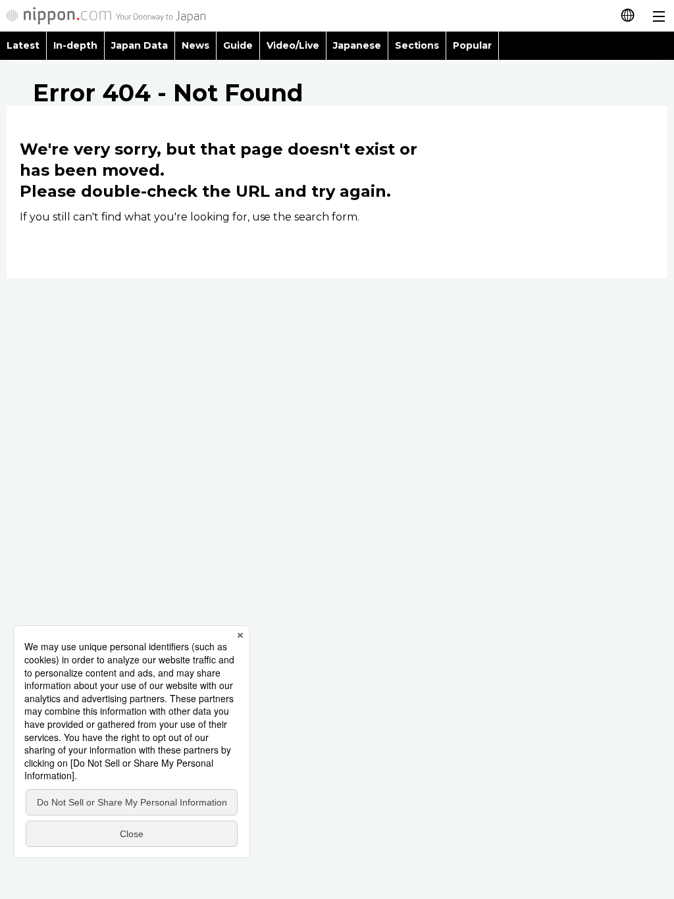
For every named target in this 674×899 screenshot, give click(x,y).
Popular (472, 45)
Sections (417, 45)
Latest (23, 45)
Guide (238, 45)
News (195, 45)
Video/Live (293, 45)
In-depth (75, 45)
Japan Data (139, 45)
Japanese (357, 45)
